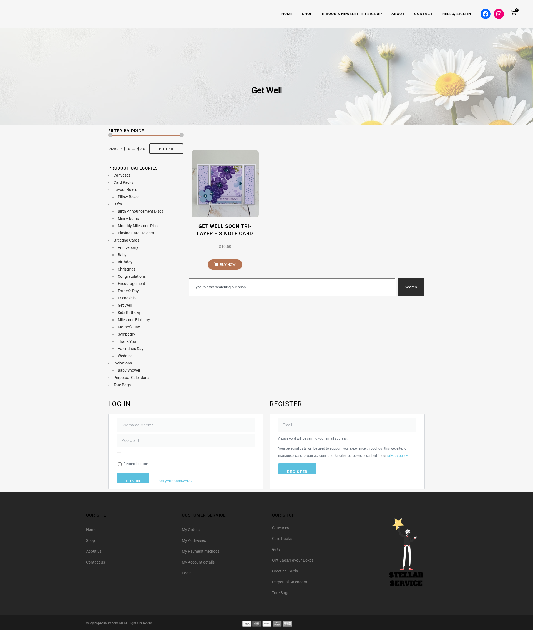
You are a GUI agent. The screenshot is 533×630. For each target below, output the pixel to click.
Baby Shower (129, 370)
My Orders (191, 529)
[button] (225, 264)
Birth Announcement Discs (140, 211)
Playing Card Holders (136, 233)
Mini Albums (128, 218)
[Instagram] (499, 14)
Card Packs (123, 182)
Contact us (95, 562)
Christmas (126, 269)
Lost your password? (174, 481)
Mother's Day (129, 327)
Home (91, 529)
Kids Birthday (129, 312)
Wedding (125, 356)
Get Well (125, 305)
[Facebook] (486, 14)
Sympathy (126, 334)
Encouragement (131, 283)
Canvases (122, 175)
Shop (90, 540)
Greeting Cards (126, 240)
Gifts (118, 204)
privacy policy (397, 456)
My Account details (198, 562)
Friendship (127, 298)
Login (187, 573)
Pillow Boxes (128, 197)
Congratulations (132, 276)
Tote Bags (122, 385)
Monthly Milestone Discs (138, 226)
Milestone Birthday (134, 320)
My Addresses (194, 540)
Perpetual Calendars (131, 377)
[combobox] (292, 287)
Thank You (127, 341)
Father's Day (128, 291)
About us (94, 551)
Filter (166, 149)
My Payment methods (201, 551)
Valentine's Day (131, 348)
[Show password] (119, 452)
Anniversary (128, 247)
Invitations (123, 363)
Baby (122, 254)
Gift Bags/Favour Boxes (292, 560)
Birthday (125, 262)
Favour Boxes (125, 189)
